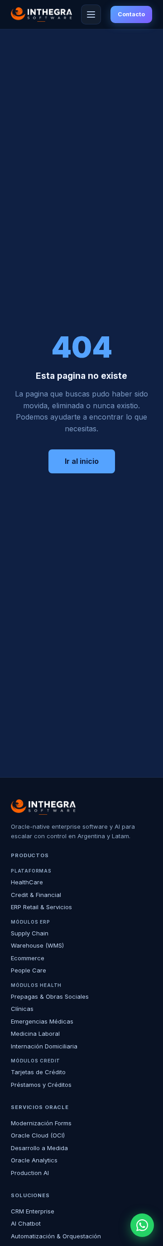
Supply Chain (29, 933)
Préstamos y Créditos (41, 1084)
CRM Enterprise (32, 1211)
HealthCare (27, 882)
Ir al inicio (82, 461)
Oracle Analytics (34, 1160)
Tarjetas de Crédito (38, 1072)
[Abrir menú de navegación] (91, 14)
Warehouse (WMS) (37, 945)
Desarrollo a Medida (39, 1148)
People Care (28, 970)
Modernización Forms (41, 1123)
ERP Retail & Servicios (41, 907)
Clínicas (22, 1008)
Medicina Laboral (35, 1033)
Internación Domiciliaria (44, 1046)
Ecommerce (27, 958)
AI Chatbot (26, 1223)
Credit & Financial (36, 894)
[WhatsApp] (142, 1225)
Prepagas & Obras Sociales (50, 996)
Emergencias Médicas (42, 1021)
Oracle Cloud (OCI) (38, 1135)
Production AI (30, 1172)
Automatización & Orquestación (56, 1236)
